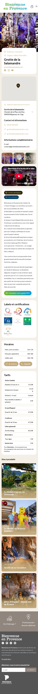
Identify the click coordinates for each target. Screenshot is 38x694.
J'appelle (27, 364)
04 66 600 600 (12, 125)
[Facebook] (3, 643)
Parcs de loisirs (13, 197)
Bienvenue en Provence (15, 6)
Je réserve (13, 364)
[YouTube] (15, 643)
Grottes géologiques (14, 193)
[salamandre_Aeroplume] (19, 158)
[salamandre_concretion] (7, 158)
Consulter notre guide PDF (19, 293)
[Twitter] (11, 643)
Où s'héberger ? (9, 624)
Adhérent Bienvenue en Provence (18, 104)
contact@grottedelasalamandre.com (17, 147)
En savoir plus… (6, 659)
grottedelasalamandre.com (13, 67)
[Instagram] (7, 643)
